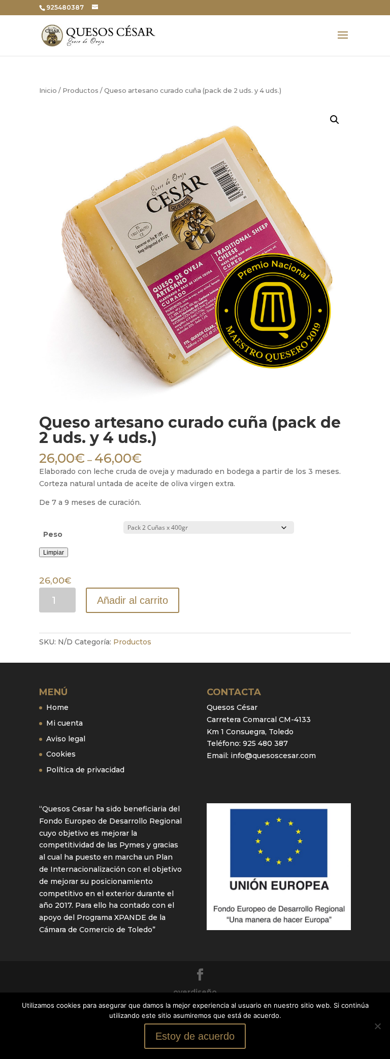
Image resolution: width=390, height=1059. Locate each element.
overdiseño (195, 992)
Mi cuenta (64, 723)
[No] (377, 1026)
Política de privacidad (85, 769)
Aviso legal (65, 738)
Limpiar (53, 552)
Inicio (48, 90)
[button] (335, 120)
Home (57, 707)
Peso (52, 534)
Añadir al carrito (132, 600)
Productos (80, 90)
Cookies (61, 754)
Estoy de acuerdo (195, 1036)
